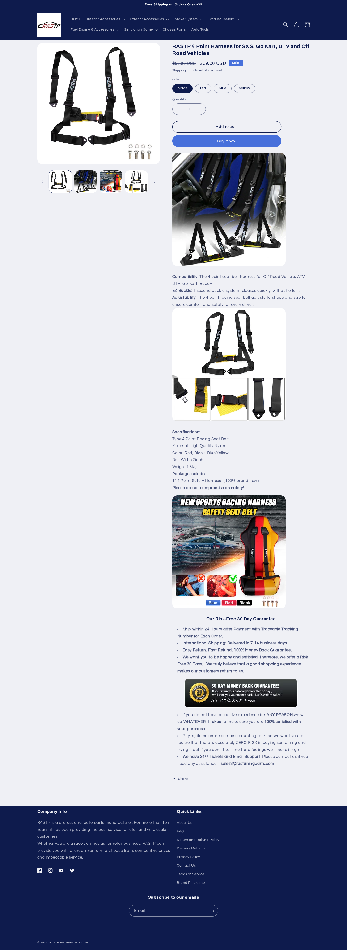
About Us (184, 822)
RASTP (54, 942)
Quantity (179, 99)
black (182, 88)
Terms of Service (190, 874)
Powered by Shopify (74, 942)
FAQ (180, 831)
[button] (105, 19)
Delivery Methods (191, 848)
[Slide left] (42, 181)
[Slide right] (154, 181)
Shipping (179, 70)
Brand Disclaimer (191, 883)
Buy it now (227, 141)
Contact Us (186, 865)
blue (222, 88)
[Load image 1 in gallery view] (60, 181)
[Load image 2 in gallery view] (85, 181)
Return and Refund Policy (198, 840)
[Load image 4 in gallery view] (136, 181)
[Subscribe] (212, 911)
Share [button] (183, 779)
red (203, 88)
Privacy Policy (188, 857)
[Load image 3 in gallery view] (111, 181)
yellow (244, 88)
